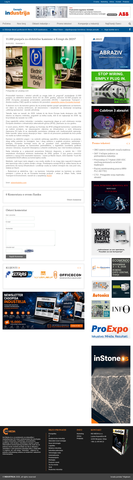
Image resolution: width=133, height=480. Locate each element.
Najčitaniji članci (113, 23)
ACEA (49, 176)
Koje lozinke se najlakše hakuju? (103, 30)
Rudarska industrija (55, 472)
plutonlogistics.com (18, 183)
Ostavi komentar (74, 200)
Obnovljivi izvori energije (57, 443)
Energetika (52, 436)
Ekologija (52, 462)
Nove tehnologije (55, 446)
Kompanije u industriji (88, 23)
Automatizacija (54, 458)
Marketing (104, 2)
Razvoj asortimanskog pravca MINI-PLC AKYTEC (110, 166)
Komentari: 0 (20, 43)
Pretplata (126, 2)
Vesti (50, 470)
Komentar (9, 228)
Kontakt (118, 2)
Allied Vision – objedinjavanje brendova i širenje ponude (61, 30)
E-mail (8, 222)
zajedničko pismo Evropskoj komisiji (65, 102)
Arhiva (111, 2)
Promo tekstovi (64, 23)
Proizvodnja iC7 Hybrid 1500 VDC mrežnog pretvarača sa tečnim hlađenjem (110, 158)
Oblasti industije (40, 23)
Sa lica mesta (53, 467)
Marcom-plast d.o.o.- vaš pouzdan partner (109, 178)
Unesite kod (10, 247)
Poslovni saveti (54, 465)
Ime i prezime (10, 215)
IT (49, 439)
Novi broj (21, 23)
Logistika (52, 448)
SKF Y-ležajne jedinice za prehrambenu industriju (106, 151)
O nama (96, 2)
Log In (7, 2)
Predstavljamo (54, 460)
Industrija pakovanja (56, 453)
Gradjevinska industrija (57, 441)
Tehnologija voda (55, 455)
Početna (7, 23)
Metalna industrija (55, 450)
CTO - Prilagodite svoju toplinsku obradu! (109, 172)
